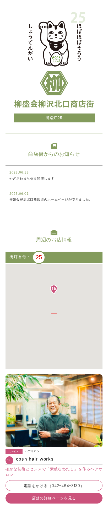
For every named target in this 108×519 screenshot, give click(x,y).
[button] (54, 289)
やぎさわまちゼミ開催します (32, 178)
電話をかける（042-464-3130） (54, 485)
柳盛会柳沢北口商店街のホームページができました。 (51, 199)
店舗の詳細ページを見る (54, 498)
